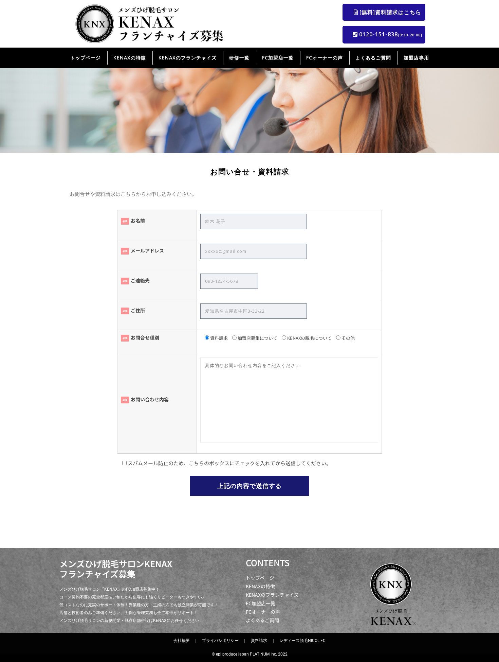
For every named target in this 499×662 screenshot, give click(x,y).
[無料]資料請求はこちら (391, 12)
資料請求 (259, 640)
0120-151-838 (389, 34)
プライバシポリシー (220, 640)
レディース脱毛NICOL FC (302, 640)
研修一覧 (239, 57)
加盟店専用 (416, 57)
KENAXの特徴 (129, 57)
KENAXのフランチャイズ (188, 57)
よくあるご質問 (373, 57)
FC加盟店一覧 (278, 57)
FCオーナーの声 (324, 57)
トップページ (85, 57)
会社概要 (181, 640)
